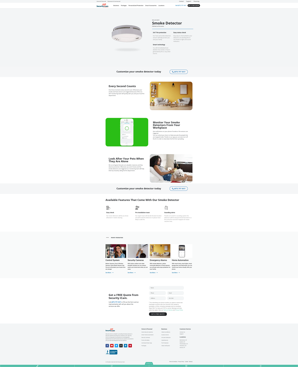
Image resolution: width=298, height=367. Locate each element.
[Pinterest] (130, 345)
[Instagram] (121, 345)
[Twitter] (116, 345)
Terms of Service (168, 310)
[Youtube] (112, 345)
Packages (124, 5)
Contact (181, 1)
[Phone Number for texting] (112, 366)
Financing (196, 1)
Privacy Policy (179, 310)
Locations (161, 5)
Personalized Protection (136, 5)
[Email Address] (186, 366)
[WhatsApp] (261, 366)
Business (164, 329)
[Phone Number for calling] (37, 366)
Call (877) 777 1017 (180, 5)
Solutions (116, 5)
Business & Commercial (114, 1)
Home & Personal (101, 1)
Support (188, 1)
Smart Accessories (151, 5)
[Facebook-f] (107, 345)
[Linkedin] (125, 345)
